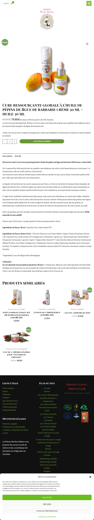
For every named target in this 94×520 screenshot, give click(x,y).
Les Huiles (48, 420)
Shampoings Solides (48, 462)
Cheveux (47, 455)
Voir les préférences (47, 511)
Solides (47, 468)
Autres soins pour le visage (48, 452)
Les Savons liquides (48, 426)
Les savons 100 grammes (48, 395)
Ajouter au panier (42, 141)
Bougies (47, 471)
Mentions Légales (9, 423)
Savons (47, 391)
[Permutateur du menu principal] (89, 3)
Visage (47, 436)
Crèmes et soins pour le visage (48, 439)
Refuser (47, 504)
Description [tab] (7, 156)
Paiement (6, 394)
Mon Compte (8, 388)
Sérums (48, 449)
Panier (5, 391)
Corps (47, 410)
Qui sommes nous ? (10, 400)
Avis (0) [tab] (18, 156)
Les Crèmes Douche (48, 423)
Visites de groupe (9, 407)
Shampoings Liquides (48, 458)
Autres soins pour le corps (48, 432)
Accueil (47, 388)
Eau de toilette (48, 429)
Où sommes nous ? (10, 404)
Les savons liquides (48, 404)
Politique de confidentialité (47, 516)
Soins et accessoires (48, 465)
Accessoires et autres (48, 407)
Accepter (47, 497)
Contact (5, 397)
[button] (90, 477)
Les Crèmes (48, 417)
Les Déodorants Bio (48, 414)
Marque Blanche (9, 410)
